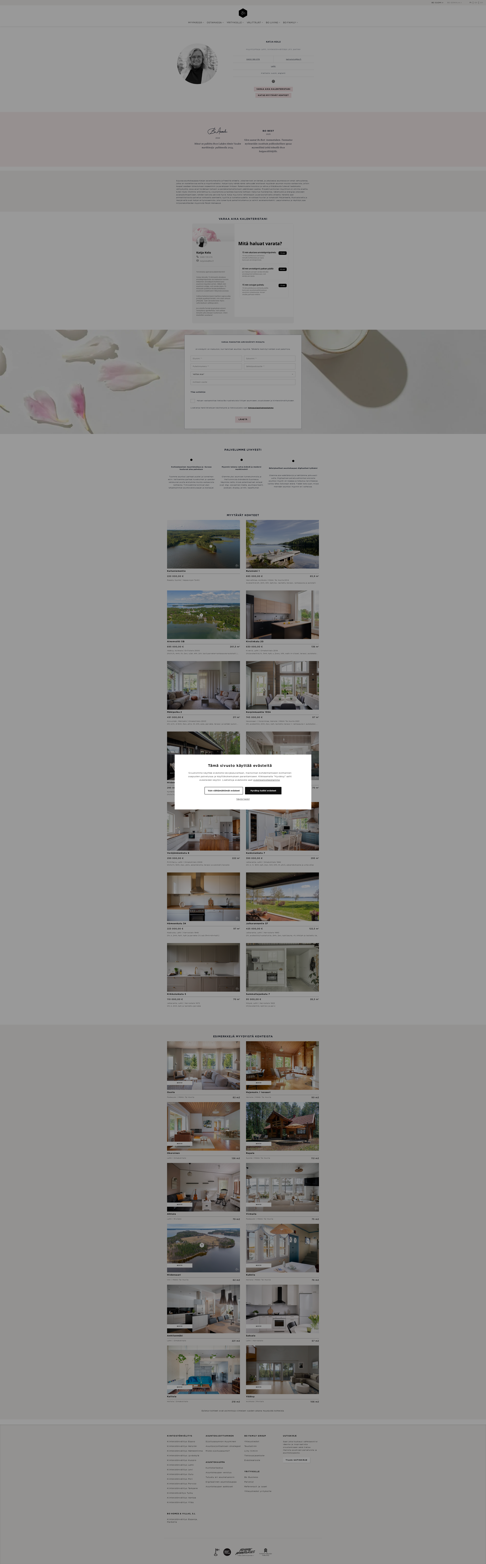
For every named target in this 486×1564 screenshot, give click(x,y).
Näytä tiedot (243, 799)
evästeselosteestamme (266, 780)
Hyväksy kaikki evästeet (263, 790)
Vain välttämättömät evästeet (224, 790)
